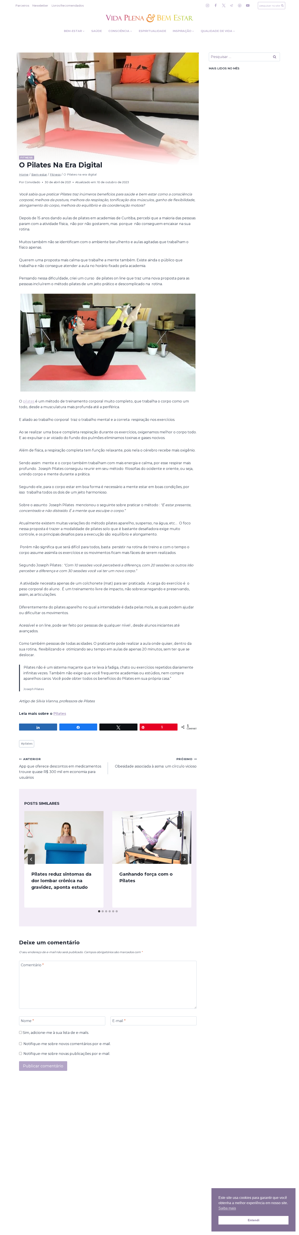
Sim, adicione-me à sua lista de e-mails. (55, 1033)
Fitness (26, 157)
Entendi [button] (253, 1220)
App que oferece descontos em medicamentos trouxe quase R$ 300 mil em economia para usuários (60, 768)
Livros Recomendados (68, 5)
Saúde (96, 31)
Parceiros (22, 5)
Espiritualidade (152, 31)
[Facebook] (215, 5)
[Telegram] (231, 5)
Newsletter (40, 5)
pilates (28, 401)
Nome (27, 1021)
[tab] (99, 911)
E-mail (119, 1021)
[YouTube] (247, 5)
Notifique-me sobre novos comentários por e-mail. (67, 1044)
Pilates (59, 713)
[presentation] (64, 837)
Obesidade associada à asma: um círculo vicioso (156, 762)
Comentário (32, 965)
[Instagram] (207, 5)
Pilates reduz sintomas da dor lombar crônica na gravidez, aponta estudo (61, 880)
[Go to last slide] (31, 859)
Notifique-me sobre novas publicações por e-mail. (66, 1054)
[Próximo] (184, 859)
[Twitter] (223, 5)
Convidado (32, 182)
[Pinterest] (239, 5)
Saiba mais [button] (227, 1208)
